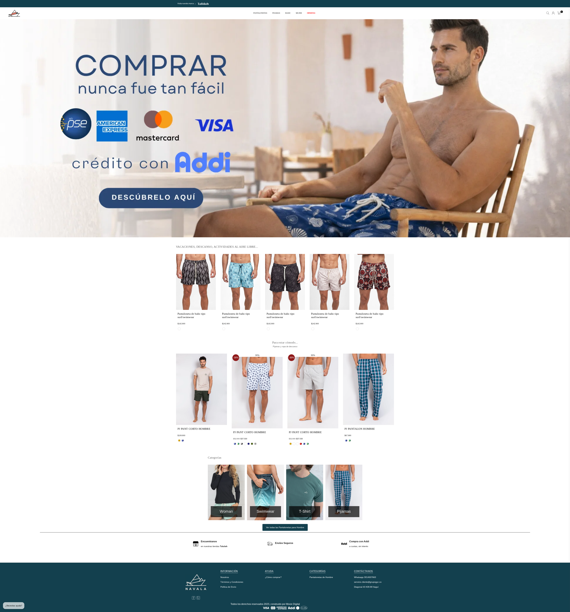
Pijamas (276, 13)
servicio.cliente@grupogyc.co (367, 582)
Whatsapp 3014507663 (365, 577)
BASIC (288, 13)
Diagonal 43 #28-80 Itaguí (366, 587)
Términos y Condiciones (231, 582)
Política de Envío (228, 587)
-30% (235, 357)
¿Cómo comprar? (273, 577)
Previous (7, 128)
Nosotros (224, 577)
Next (563, 128)
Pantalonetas (260, 13)
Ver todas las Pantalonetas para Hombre (285, 527)
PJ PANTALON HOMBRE (360, 428)
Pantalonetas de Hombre (321, 577)
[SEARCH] (548, 13)
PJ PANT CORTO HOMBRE (194, 428)
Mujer (299, 13)
